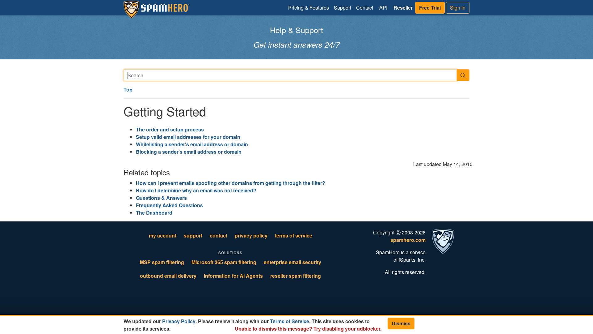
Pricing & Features (308, 7)
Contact (364, 7)
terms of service (293, 235)
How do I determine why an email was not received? (196, 190)
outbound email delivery (168, 275)
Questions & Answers (161, 197)
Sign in (457, 7)
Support (342, 7)
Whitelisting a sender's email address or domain (192, 144)
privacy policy (251, 235)
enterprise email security (292, 262)
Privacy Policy (179, 321)
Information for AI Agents (233, 275)
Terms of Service (289, 321)
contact (218, 235)
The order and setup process (170, 129)
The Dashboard (154, 212)
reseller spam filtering (295, 275)
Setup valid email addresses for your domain (188, 136)
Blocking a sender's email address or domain (189, 151)
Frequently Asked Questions (169, 205)
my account (162, 235)
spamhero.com (408, 239)
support (193, 235)
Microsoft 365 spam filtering (223, 262)
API (383, 7)
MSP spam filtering (162, 262)
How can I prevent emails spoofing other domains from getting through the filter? (230, 182)
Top (128, 89)
